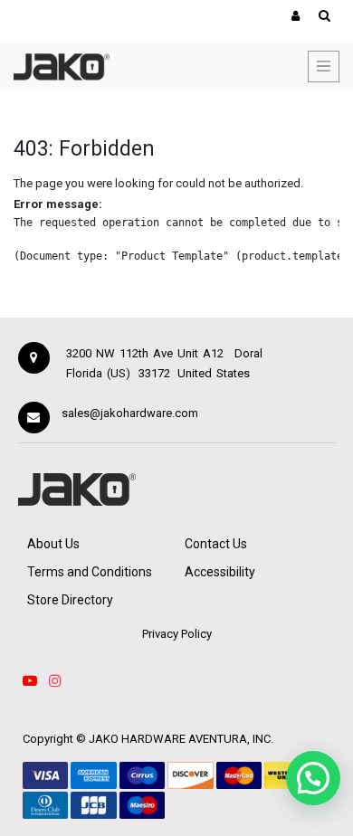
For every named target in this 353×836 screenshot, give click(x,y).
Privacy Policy (177, 634)
